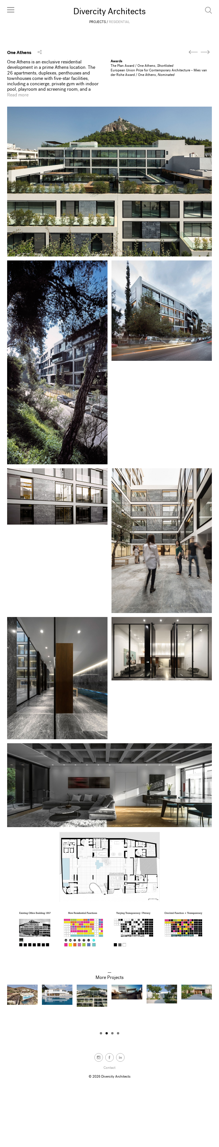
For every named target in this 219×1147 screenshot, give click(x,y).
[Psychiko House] (205, 52)
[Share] (40, 52)
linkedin (120, 1057)
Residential (119, 22)
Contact (109, 1068)
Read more (18, 95)
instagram (98, 1057)
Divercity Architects (109, 11)
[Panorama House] (193, 52)
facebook (109, 1057)
